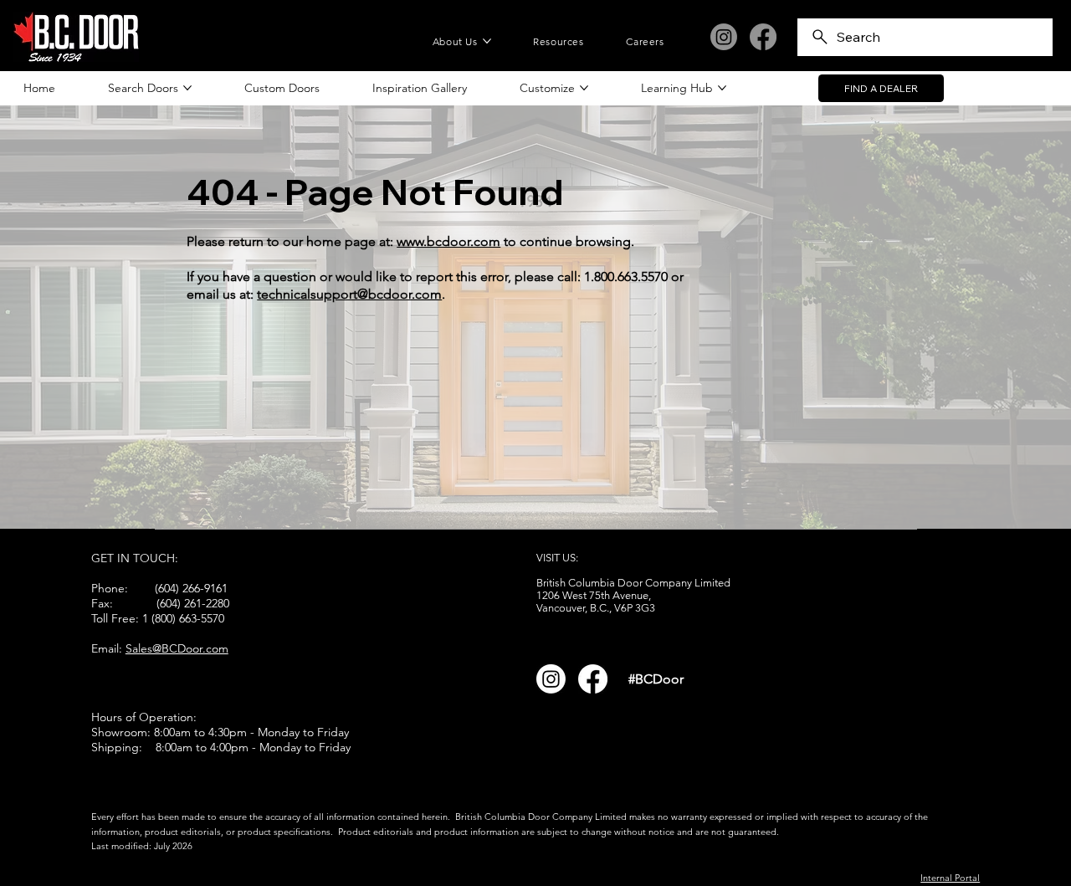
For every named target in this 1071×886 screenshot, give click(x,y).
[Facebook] (763, 36)
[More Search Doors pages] (187, 88)
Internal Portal (950, 877)
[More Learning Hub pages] (722, 88)
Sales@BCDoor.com (177, 648)
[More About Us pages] (487, 41)
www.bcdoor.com (448, 241)
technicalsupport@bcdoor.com (349, 294)
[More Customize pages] (584, 88)
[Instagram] (723, 36)
